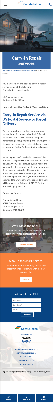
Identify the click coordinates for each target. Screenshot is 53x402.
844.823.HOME (27, 334)
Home (4, 70)
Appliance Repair (29, 70)
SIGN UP (26, 279)
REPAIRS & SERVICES (26, 244)
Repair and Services (15, 70)
